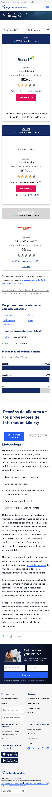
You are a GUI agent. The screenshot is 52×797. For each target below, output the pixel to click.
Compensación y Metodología (12, 783)
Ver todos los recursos (35, 713)
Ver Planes (23, 97)
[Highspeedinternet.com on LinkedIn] (47, 749)
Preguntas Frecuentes (35, 708)
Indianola (7, 324)
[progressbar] (26, 368)
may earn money (10, 2)
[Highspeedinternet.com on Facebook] (28, 749)
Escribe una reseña (14, 436)
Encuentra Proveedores (9, 699)
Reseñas (4, 703)
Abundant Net (26, 211)
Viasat (26, 37)
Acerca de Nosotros (34, 729)
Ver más (26, 266)
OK (11, 636)
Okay (30, 320)
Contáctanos (32, 739)
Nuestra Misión (32, 734)
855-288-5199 (31, 195)
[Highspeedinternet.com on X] (33, 749)
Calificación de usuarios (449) (26, 91)
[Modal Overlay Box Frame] (26, 664)
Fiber (7, 343)
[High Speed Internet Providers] (14, 7)
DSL (7, 337)
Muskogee (8, 315)
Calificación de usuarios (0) (25, 261)
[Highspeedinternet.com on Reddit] (43, 749)
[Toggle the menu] (47, 7)
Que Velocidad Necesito (10, 739)
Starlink (26, 128)
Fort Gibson (9, 320)
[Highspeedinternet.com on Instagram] (38, 749)
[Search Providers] (22, 710)
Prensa (29, 743)
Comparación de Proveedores (38, 699)
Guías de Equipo (33, 703)
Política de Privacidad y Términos (36, 783)
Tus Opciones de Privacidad (15, 786)
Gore (30, 315)
